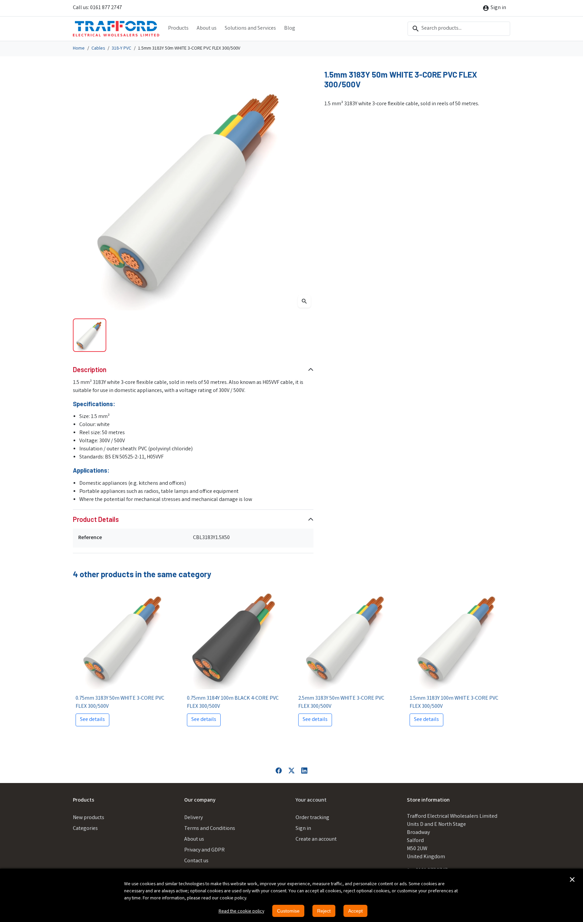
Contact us (196, 861)
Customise (288, 911)
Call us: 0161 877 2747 (97, 8)
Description (90, 369)
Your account (311, 800)
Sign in (303, 829)
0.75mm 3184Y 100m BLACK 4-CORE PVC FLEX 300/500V (233, 702)
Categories (85, 829)
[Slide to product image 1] (89, 335)
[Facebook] (278, 770)
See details (92, 720)
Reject (324, 911)
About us (207, 28)
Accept (355, 911)
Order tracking (312, 818)
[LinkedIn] (304, 770)
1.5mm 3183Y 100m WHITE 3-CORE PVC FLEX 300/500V (454, 702)
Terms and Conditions (209, 829)
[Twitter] (291, 770)
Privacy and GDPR (204, 850)
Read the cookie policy (241, 911)
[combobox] (459, 29)
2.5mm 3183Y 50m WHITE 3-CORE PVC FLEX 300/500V (341, 702)
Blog (289, 28)
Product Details (96, 519)
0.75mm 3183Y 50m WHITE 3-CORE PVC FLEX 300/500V (120, 702)
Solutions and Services (250, 28)
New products (88, 818)
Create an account (316, 839)
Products (178, 28)
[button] (572, 879)
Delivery (193, 818)
